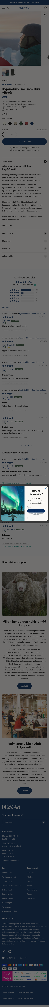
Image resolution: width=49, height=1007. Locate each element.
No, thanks (36, 518)
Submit (36, 511)
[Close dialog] (46, 488)
